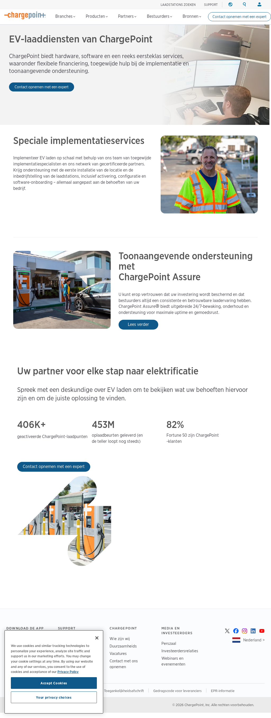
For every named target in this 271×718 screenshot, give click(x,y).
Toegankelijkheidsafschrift (124, 691)
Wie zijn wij (120, 638)
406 (25, 424)
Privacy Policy (68, 671)
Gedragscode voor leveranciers (177, 691)
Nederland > (254, 639)
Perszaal (168, 643)
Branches (64, 16)
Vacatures (118, 653)
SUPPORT (211, 5)
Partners (126, 16)
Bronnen (191, 16)
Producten (96, 16)
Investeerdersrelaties (179, 650)
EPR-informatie (222, 691)
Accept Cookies (53, 683)
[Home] (25, 15)
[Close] (97, 638)
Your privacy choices (53, 697)
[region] (53, 672)
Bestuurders (158, 16)
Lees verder (138, 324)
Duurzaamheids (123, 646)
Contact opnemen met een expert (240, 17)
